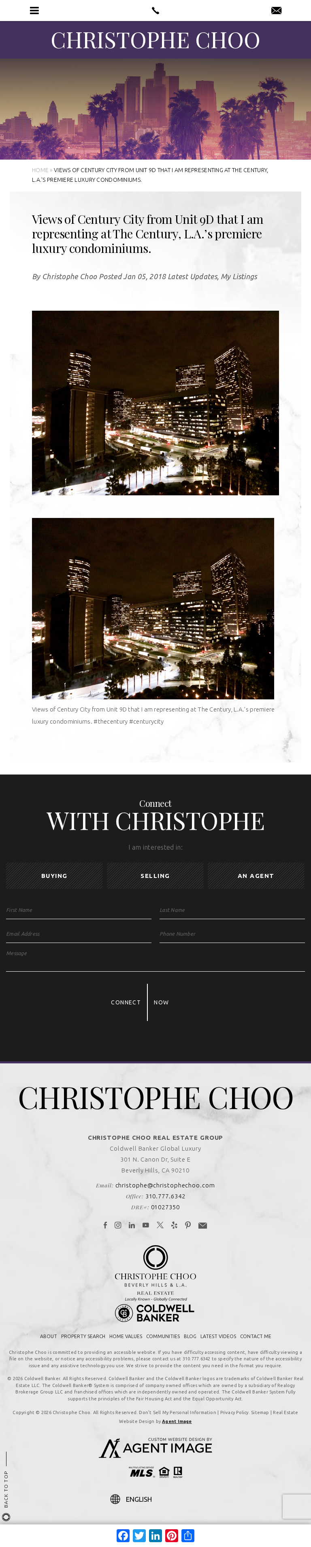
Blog (190, 1336)
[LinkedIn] (132, 1226)
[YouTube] (146, 1226)
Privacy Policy (234, 1412)
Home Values (125, 1336)
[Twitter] (160, 1226)
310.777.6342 (165, 1196)
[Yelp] (174, 1226)
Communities (163, 1336)
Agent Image (177, 1421)
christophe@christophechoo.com (165, 1185)
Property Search (83, 1336)
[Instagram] (118, 1226)
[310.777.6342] (155, 10)
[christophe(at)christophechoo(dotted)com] (276, 11)
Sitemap (260, 1412)
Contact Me (255, 1336)
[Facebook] (105, 1226)
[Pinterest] (188, 1226)
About (48, 1336)
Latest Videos (218, 1336)
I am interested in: (155, 847)
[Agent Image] (155, 1455)
